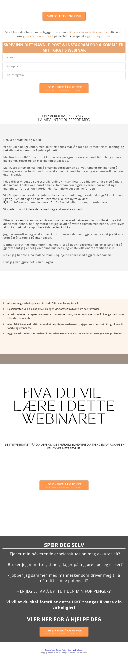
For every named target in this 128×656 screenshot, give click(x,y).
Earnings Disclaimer (75, 650)
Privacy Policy (61, 650)
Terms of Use (50, 650)
